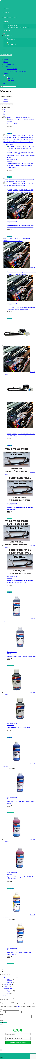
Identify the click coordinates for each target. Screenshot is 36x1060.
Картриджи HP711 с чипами (15, 123)
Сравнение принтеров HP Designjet (17, 71)
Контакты (6, 73)
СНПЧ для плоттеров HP (9, 977)
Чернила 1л (9, 653)
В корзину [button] (9, 133)
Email (1, 1014)
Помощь (5, 66)
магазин (18, 1006)
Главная (5, 59)
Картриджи (9, 121)
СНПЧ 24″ (9, 161)
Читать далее (10, 665)
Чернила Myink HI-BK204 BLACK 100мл (18, 727)
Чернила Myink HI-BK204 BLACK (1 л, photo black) (21, 656)
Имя (1, 1009)
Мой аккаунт (6, 996)
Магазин (5, 62)
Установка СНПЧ (12, 69)
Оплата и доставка (8, 64)
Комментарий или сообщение (8, 1018)
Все (4, 114)
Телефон (2, 1012)
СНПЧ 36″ (9, 304)
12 (4, 109)
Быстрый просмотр (25, 117)
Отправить (3, 1022)
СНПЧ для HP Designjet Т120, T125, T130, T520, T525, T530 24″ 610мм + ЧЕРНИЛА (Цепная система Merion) (20, 165)
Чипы (8, 993)
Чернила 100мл (10, 725)
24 (4, 111)
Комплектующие (7, 988)
